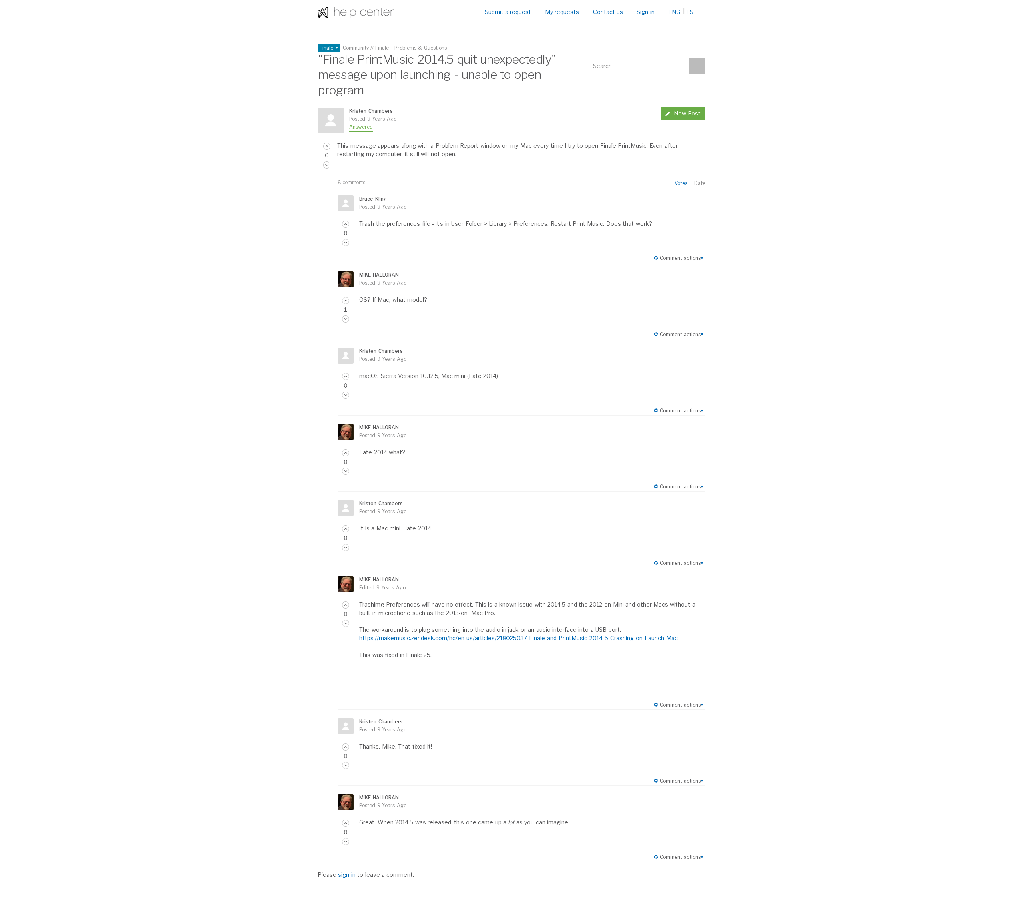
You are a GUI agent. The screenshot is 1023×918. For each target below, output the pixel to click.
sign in (346, 874)
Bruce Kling (372, 199)
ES (689, 11)
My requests (562, 11)
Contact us (608, 11)
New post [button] (687, 113)
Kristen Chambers (370, 111)
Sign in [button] (645, 11)
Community (356, 48)
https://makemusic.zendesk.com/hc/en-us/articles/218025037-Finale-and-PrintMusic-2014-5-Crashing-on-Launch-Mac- (519, 638)
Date (699, 183)
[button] (326, 146)
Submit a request (508, 11)
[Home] (356, 11)
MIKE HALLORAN (378, 275)
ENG (674, 11)
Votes (681, 183)
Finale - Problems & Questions (411, 48)
